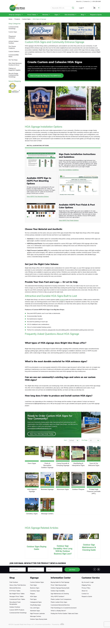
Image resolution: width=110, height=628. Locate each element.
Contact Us (85, 593)
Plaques (32, 593)
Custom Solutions (14, 51)
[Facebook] (94, 569)
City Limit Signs (35, 608)
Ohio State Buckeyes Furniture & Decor (15, 64)
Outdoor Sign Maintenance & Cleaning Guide (89, 547)
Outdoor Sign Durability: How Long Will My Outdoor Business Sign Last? (62, 550)
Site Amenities (70, 14)
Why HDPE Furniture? (57, 596)
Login (80, 8)
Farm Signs (32, 463)
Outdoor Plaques (78, 489)
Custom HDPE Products (16, 610)
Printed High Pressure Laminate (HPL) (93, 491)
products (62, 299)
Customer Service (91, 578)
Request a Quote (96, 14)
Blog (82, 14)
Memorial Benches (15, 588)
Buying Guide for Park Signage (60, 582)
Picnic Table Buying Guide (58, 585)
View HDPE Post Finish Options (69, 220)
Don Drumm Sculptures (12, 47)
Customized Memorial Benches (60, 605)
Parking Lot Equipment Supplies (15, 69)
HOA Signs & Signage (31, 490)
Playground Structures (12, 37)
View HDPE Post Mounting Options (38, 196)
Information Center (61, 578)
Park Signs (33, 599)
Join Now (72, 569)
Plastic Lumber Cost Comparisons (61, 599)
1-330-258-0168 (96, 1)
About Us (84, 591)
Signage (34, 578)
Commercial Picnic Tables (17, 599)
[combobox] (94, 440)
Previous (26, 103)
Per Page (84, 440)
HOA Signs (33, 596)
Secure (15, 81)
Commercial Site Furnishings (13, 27)
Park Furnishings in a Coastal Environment (63, 608)
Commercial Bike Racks (14, 55)
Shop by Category (15, 14)
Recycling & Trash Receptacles (15, 603)
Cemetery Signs (32, 514)
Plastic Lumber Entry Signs (59, 602)
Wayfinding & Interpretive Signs (78, 464)
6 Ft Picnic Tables (14, 591)
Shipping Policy (86, 585)
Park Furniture (13, 582)
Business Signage (47, 489)
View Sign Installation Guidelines (69, 170)
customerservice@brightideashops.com (39, 428)
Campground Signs (36, 602)
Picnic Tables (31, 14)
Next (99, 103)
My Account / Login (88, 582)
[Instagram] (98, 569)
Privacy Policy (86, 588)
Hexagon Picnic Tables (16, 596)
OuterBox (47, 624)
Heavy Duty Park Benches (17, 585)
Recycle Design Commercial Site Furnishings (13, 75)
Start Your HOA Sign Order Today (41, 434)
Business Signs (34, 588)
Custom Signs (13, 32)
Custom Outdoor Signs (37, 582)
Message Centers (47, 514)
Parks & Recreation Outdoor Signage (47, 465)
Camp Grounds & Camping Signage (62, 464)
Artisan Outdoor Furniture (13, 42)
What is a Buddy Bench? (58, 610)
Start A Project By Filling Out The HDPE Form (45, 75)
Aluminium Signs (35, 610)
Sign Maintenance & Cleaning (60, 593)
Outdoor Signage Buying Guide (60, 588)
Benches (45, 14)
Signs (56, 14)
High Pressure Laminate (37, 613)
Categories (14, 24)
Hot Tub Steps (13, 60)
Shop (12, 578)
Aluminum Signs (63, 489)
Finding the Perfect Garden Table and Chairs (64, 613)
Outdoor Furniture (14, 607)
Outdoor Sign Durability (58, 591)
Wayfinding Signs (35, 605)
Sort (65, 440)
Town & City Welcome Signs (93, 464)
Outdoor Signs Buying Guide (36, 547)
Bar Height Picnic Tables (16, 593)
